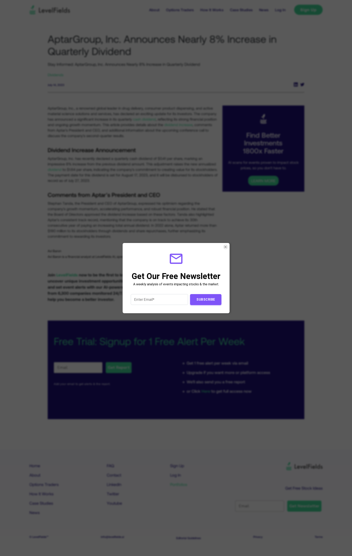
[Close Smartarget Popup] (225, 246)
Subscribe (205, 299)
